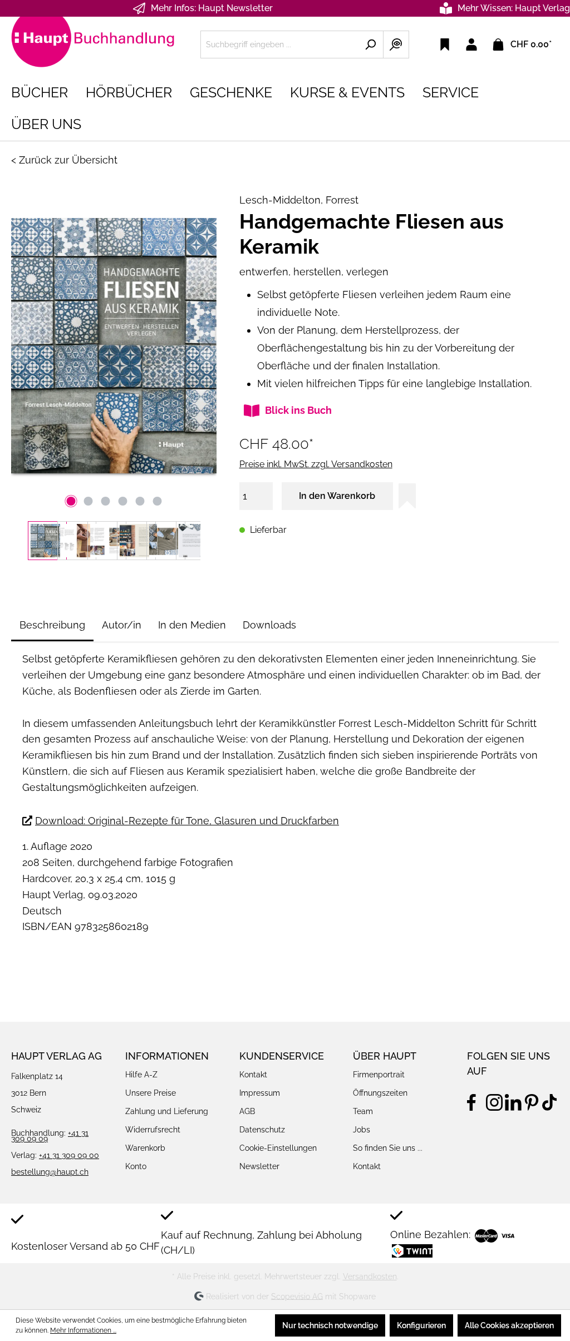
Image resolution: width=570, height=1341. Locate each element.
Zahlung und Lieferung (166, 1111)
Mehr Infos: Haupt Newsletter (212, 8)
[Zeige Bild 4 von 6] (122, 501)
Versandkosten (370, 1276)
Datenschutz (262, 1129)
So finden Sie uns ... (387, 1148)
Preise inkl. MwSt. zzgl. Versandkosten (315, 464)
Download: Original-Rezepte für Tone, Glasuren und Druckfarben (187, 821)
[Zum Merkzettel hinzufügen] (407, 495)
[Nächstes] (208, 346)
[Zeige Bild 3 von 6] (105, 501)
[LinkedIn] (513, 1100)
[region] (114, 371)
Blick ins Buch (298, 410)
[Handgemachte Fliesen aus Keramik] (114, 345)
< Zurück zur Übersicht (64, 160)
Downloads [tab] (269, 625)
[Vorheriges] (19, 346)
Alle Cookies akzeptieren (509, 1325)
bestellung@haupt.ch (50, 1171)
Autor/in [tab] (121, 625)
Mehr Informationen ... (83, 1330)
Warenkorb (145, 1148)
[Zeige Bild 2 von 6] (87, 501)
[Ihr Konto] (471, 44)
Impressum (259, 1092)
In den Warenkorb (337, 496)
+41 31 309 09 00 (69, 1155)
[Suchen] (370, 44)
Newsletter (259, 1166)
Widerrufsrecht (152, 1129)
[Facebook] (475, 1100)
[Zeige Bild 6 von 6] (157, 501)
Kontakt (253, 1074)
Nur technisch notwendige (330, 1325)
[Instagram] (494, 1100)
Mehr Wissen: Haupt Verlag (514, 8)
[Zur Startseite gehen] (94, 42)
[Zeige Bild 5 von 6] (139, 501)
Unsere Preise (150, 1092)
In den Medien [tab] (192, 625)
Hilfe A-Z (141, 1074)
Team (363, 1111)
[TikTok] (550, 1100)
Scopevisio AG (297, 1295)
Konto (135, 1166)
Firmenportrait (379, 1074)
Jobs (361, 1129)
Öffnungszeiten (380, 1092)
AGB (247, 1111)
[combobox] (279, 44)
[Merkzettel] (444, 44)
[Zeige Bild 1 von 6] (70, 501)
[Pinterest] (531, 1100)
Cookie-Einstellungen (278, 1148)
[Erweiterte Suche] (396, 44)
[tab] (52, 625)
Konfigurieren (421, 1325)
